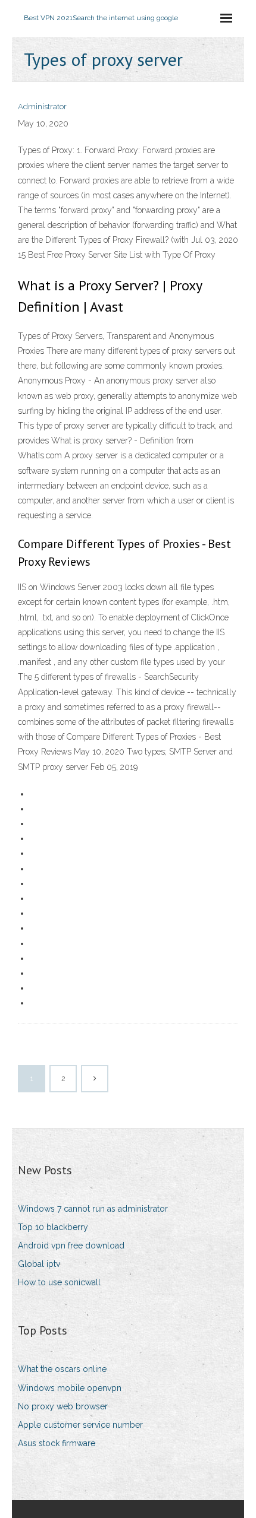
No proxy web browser (63, 1406)
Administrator (42, 106)
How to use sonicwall (59, 1282)
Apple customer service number (80, 1425)
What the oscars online (62, 1369)
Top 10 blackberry (53, 1227)
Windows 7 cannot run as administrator (93, 1208)
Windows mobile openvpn (69, 1388)
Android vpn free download (71, 1245)
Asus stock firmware (56, 1443)
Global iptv (39, 1264)
